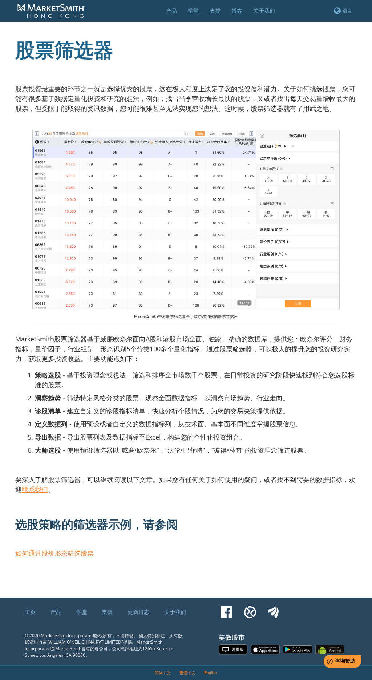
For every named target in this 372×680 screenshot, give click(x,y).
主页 (30, 611)
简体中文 (163, 673)
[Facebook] (226, 608)
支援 (107, 611)
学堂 (81, 611)
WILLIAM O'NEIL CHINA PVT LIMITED (84, 642)
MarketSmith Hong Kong (54, 15)
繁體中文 (187, 673)
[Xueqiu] (250, 608)
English (210, 673)
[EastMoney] (273, 608)
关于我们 (175, 611)
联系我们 (35, 489)
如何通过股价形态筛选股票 (54, 553)
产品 (55, 611)
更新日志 (138, 611)
